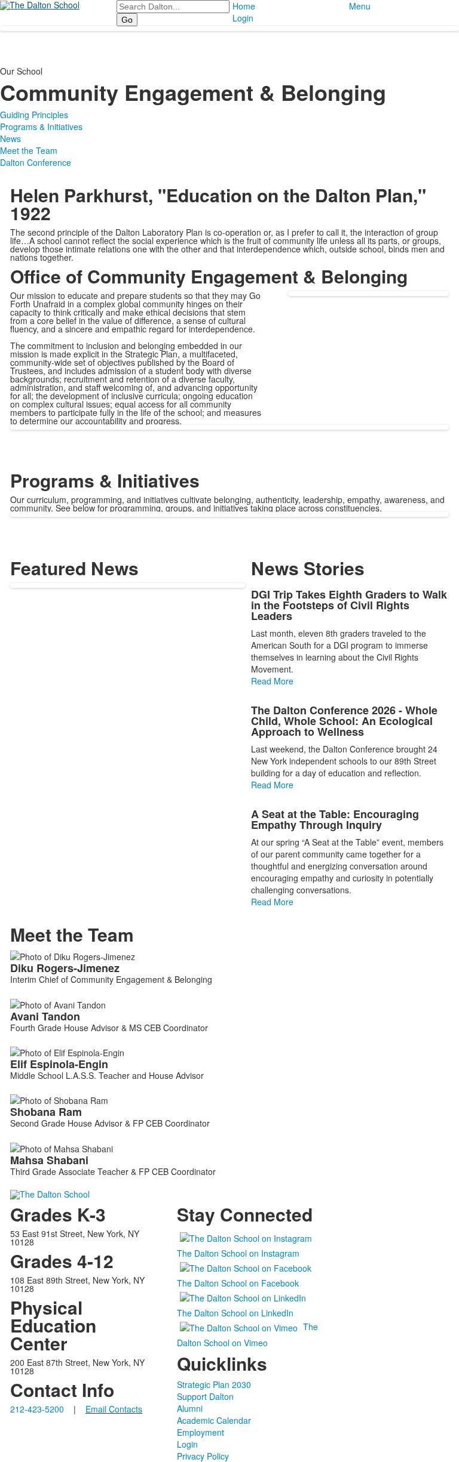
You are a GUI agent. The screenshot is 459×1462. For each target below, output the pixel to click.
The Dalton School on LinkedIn (235, 1313)
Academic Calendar (214, 1420)
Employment (200, 1432)
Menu (360, 6)
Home (243, 6)
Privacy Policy (203, 1456)
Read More (272, 681)
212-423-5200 (37, 1409)
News (10, 138)
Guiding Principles (34, 115)
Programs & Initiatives (41, 126)
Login (242, 18)
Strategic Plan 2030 (214, 1384)
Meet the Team (28, 150)
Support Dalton (205, 1396)
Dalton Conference (35, 162)
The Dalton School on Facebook (238, 1283)
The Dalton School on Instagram (238, 1253)
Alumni (190, 1408)
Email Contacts (113, 1409)
